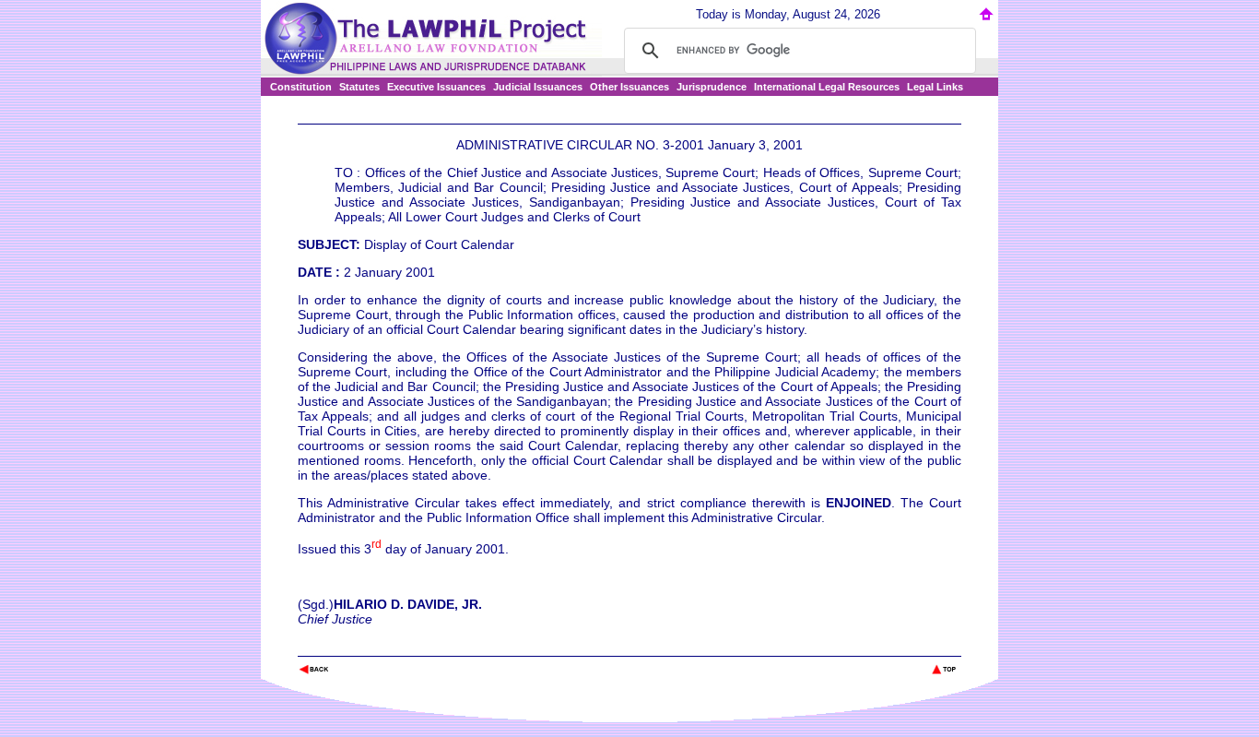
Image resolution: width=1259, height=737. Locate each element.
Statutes (359, 86)
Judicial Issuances (537, 86)
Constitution (301, 86)
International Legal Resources (827, 86)
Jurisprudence (712, 86)
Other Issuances (629, 86)
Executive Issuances (436, 86)
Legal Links (935, 86)
